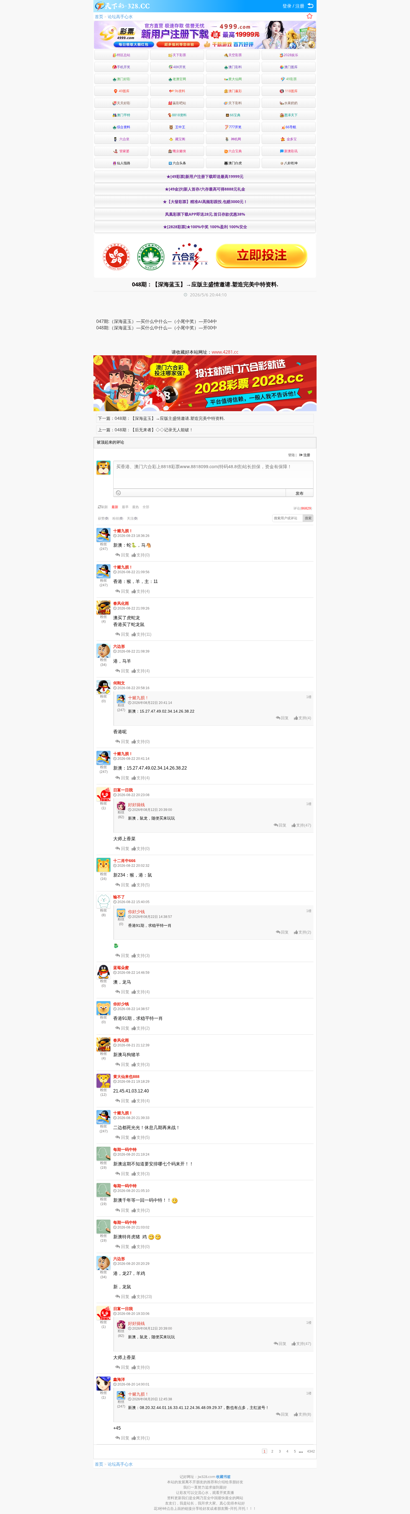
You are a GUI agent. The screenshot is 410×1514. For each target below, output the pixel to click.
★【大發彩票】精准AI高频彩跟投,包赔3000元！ (205, 201)
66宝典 (235, 115)
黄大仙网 (235, 79)
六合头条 (179, 163)
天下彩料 (235, 103)
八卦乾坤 (291, 163)
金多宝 (291, 139)
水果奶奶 (291, 103)
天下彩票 (179, 55)
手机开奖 (123, 67)
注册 (299, 6)
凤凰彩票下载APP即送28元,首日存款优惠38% (205, 214)
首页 (99, 16)
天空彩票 (235, 55)
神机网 (235, 139)
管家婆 (123, 151)
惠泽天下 (291, 115)
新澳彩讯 (291, 151)
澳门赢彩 (235, 91)
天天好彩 (123, 103)
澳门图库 (291, 67)
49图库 (123, 91)
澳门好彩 (123, 79)
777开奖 (235, 127)
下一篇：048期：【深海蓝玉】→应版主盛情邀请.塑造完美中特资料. (161, 418)
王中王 (179, 127)
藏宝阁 (179, 139)
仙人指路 (123, 163)
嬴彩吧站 (179, 103)
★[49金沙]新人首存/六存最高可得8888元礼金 (205, 189)
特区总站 (123, 55)
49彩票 (291, 79)
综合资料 (123, 127)
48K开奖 (179, 67)
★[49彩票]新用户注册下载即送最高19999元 (205, 176)
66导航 (291, 127)
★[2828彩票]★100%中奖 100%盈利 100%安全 (205, 226)
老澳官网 (179, 79)
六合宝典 (235, 151)
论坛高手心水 (120, 16)
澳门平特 (123, 115)
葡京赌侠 (179, 151)
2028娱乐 (291, 55)
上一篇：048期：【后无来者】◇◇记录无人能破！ (145, 429)
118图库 (291, 91)
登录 (287, 6)
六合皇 (123, 139)
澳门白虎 (235, 163)
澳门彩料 (235, 67)
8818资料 (179, 115)
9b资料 (179, 91)
